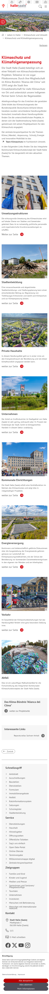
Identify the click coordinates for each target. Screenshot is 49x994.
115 (11, 930)
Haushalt (13, 828)
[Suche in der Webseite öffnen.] (41, 6)
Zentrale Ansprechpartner (20, 863)
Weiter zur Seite (10, 234)
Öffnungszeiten (16, 836)
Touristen (13, 891)
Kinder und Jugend (18, 878)
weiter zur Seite (10, 303)
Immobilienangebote (19, 793)
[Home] (3, 35)
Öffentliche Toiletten (18, 839)
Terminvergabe (16, 855)
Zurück (9, 751)
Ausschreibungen (17, 778)
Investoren (14, 899)
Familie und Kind (17, 874)
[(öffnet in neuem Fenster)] (45, 2)
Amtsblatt (13, 774)
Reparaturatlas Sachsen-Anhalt (26, 735)
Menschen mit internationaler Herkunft (22, 907)
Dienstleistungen (17, 824)
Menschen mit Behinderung (22, 903)
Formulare (14, 790)
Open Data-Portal (17, 847)
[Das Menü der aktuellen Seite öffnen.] (45, 6)
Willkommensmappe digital (22, 859)
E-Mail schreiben (17, 937)
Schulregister (15, 809)
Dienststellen (15, 786)
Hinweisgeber (15, 832)
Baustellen (14, 782)
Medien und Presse (18, 882)
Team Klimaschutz (14, 141)
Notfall (12, 797)
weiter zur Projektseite (20, 711)
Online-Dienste (16, 851)
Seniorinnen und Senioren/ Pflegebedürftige (21, 886)
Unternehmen (15, 895)
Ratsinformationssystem (20, 801)
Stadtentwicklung (17, 813)
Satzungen (14, 805)
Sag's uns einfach (17, 843)
